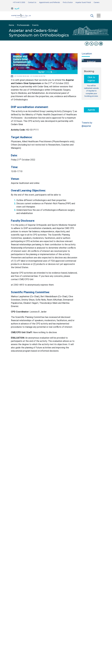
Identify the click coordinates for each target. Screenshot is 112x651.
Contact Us (32, 2)
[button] (92, 15)
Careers (96, 2)
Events (35, 25)
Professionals (23, 25)
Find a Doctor (68, 2)
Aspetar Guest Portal (83, 2)
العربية (17, 8)
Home (11, 25)
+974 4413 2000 (19, 2)
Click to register (91, 79)
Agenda (91, 109)
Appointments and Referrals (49, 2)
